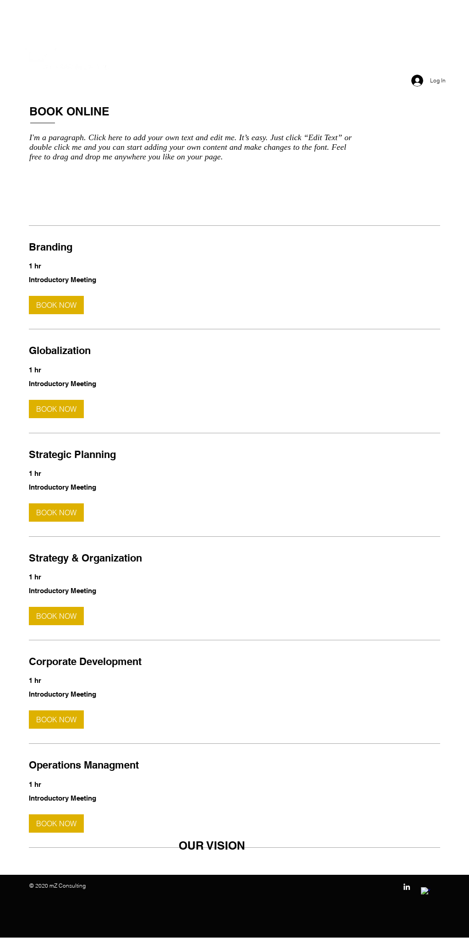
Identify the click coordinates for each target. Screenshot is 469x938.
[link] (234, 247)
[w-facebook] (425, 891)
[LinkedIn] (406, 886)
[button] (56, 305)
